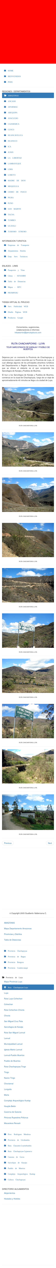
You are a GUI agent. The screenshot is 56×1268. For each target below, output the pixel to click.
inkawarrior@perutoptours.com (28, 332)
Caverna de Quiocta (12, 1111)
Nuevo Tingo (9, 1077)
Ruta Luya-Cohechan (13, 998)
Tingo (6, 1072)
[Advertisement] (28, 32)
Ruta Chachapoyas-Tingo (15, 1066)
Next (50, 843)
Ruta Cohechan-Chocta (14, 1010)
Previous (8, 843)
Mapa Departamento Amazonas (18, 928)
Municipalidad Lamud (13, 1044)
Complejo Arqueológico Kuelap (17, 1100)
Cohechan (8, 1004)
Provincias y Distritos (13, 934)
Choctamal (8, 1083)
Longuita (8, 1089)
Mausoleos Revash (12, 1123)
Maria (6, 1094)
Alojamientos (9, 1193)
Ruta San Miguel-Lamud (14, 1032)
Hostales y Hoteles (12, 1198)
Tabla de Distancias (12, 939)
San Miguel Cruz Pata (13, 1021)
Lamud (7, 1038)
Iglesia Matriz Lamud (13, 1049)
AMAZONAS (9, 922)
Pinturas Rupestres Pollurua (16, 1117)
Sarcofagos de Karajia (13, 1027)
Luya (6, 993)
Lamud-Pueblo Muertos (14, 1055)
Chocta (7, 1015)
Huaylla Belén (10, 1106)
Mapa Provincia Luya (13, 981)
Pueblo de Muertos (12, 1060)
